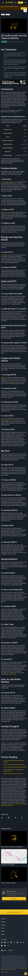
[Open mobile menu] (25, 2)
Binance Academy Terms (10, 969)
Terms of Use (22, 968)
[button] (25, 2)
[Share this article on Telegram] (15, 817)
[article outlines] (25, 10)
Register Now (14, 898)
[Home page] (9, 3)
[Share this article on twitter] (2, 817)
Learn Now (24, 8)
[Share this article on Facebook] (8, 817)
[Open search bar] (15, 2)
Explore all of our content (13, 912)
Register (20, 2)
